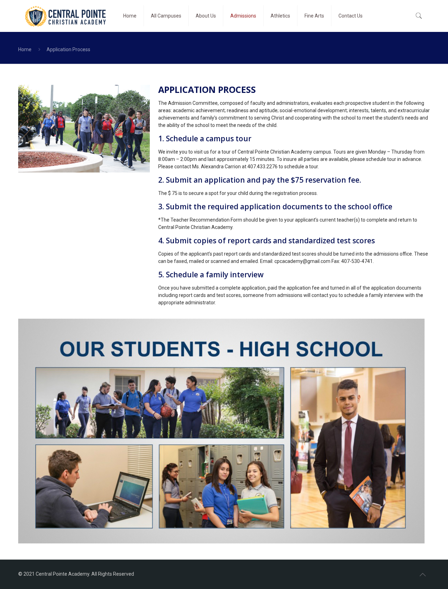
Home (24, 49)
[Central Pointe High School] (65, 16)
